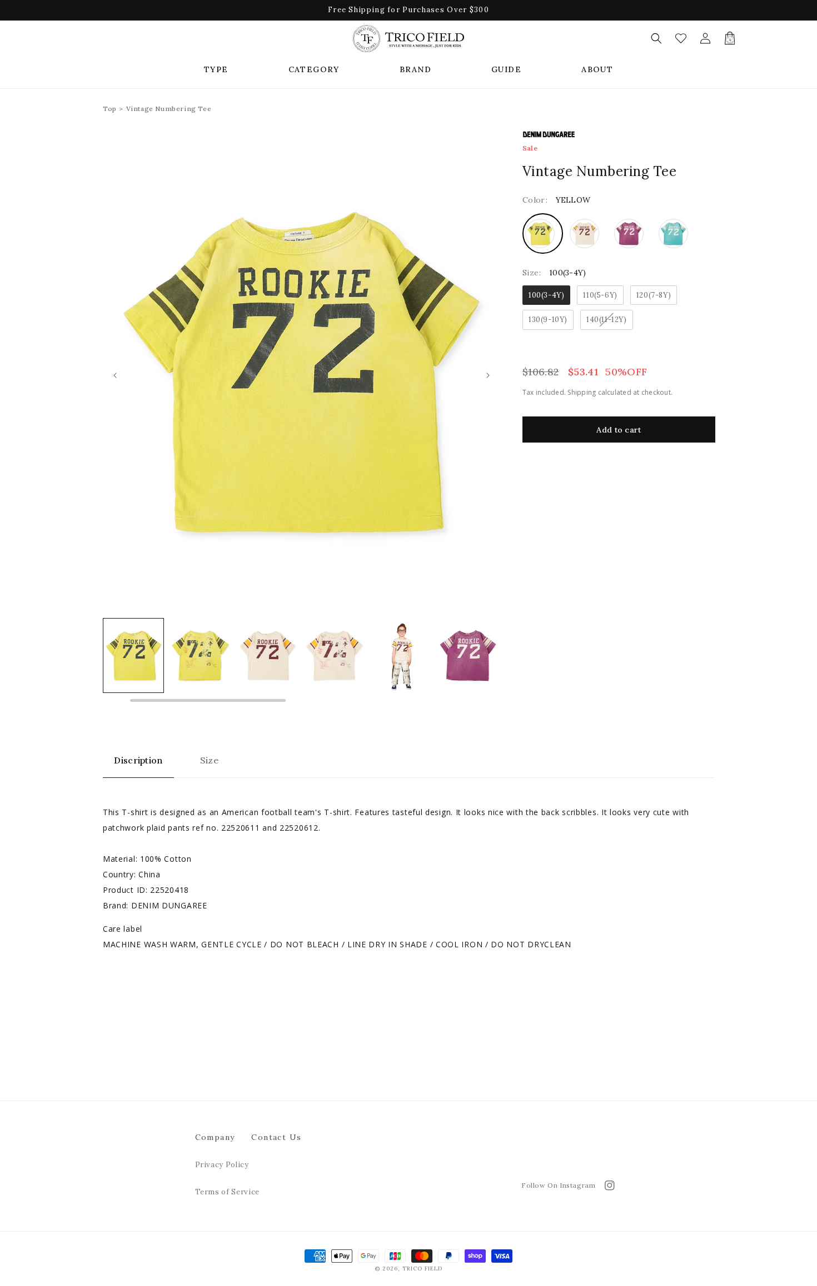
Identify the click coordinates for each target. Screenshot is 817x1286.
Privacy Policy (222, 1164)
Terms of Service (227, 1192)
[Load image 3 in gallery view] (200, 655)
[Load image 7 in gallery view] (467, 655)
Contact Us (276, 1137)
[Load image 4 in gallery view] (267, 655)
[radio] (542, 233)
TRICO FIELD (422, 1268)
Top (110, 108)
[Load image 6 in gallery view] (401, 655)
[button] (216, 69)
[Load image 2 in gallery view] (133, 655)
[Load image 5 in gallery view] (334, 655)
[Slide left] (115, 375)
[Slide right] (488, 375)
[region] (301, 661)
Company (215, 1137)
